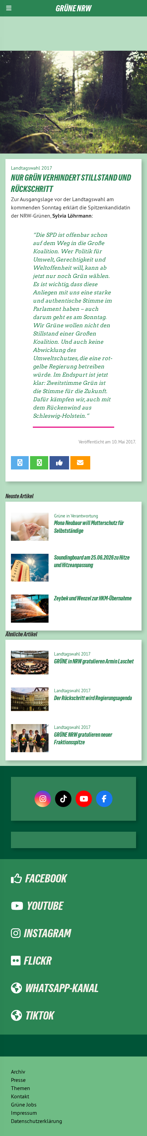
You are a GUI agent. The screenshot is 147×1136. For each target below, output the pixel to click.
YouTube (45, 905)
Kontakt (20, 1096)
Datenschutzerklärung (36, 1120)
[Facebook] (104, 799)
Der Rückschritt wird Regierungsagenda (93, 698)
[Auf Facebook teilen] (59, 462)
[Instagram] (43, 799)
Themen (20, 1088)
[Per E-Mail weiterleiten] (80, 462)
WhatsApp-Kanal (62, 987)
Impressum (24, 1112)
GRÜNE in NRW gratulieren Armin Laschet (94, 661)
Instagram (47, 933)
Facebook (46, 878)
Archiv (18, 1071)
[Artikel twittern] (20, 462)
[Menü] (8, 8)
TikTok (39, 1015)
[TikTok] (63, 799)
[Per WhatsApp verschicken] (39, 462)
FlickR (38, 960)
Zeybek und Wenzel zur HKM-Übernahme (93, 598)
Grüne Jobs (24, 1104)
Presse (18, 1079)
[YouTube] (84, 799)
